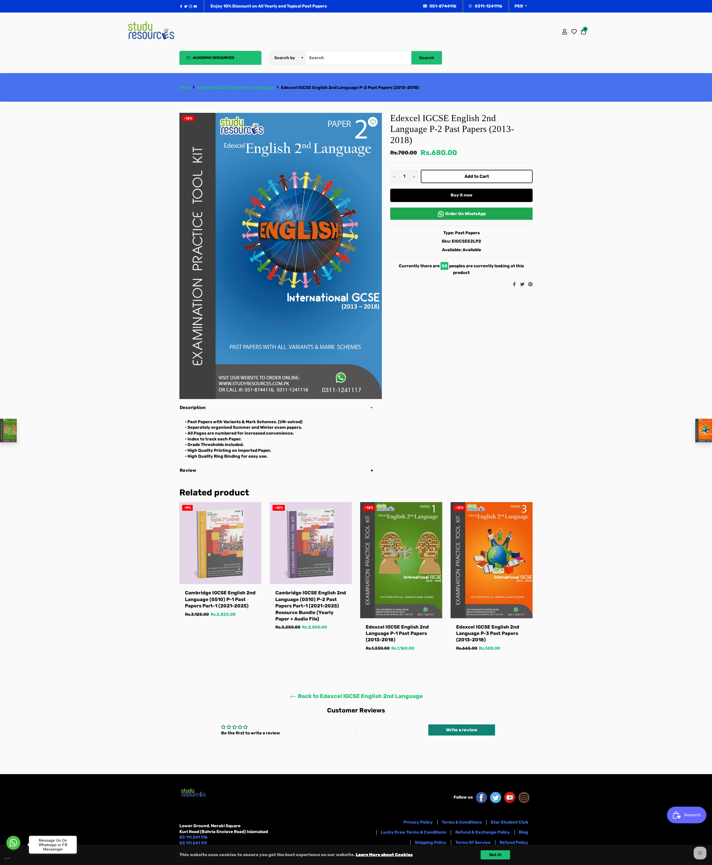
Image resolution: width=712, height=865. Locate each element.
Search (426, 57)
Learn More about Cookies (384, 854)
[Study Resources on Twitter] (495, 797)
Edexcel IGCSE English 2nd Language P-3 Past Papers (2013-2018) (487, 633)
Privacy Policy (418, 822)
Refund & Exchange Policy (482, 832)
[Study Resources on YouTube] (509, 797)
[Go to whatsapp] (13, 843)
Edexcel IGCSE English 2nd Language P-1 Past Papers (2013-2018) (397, 633)
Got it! (495, 854)
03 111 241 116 (193, 837)
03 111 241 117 (193, 843)
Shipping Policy (430, 842)
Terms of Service (473, 842)
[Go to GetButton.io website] (13, 858)
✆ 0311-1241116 (485, 6)
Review (188, 470)
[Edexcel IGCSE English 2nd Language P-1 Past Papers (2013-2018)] (8, 430)
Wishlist (574, 31)
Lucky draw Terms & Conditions (413, 832)
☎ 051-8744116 (439, 6)
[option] (220, 565)
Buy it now (462, 195)
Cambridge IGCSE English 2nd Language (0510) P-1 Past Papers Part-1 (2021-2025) (220, 599)
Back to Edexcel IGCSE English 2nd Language (360, 696)
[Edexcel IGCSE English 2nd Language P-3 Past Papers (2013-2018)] (703, 430)
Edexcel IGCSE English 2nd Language (236, 87)
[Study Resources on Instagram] (524, 797)
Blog (523, 832)
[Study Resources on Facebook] (481, 797)
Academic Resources (213, 58)
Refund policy (514, 842)
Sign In (564, 31)
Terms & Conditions (462, 822)
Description (193, 407)
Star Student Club (509, 822)
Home (185, 87)
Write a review (461, 729)
